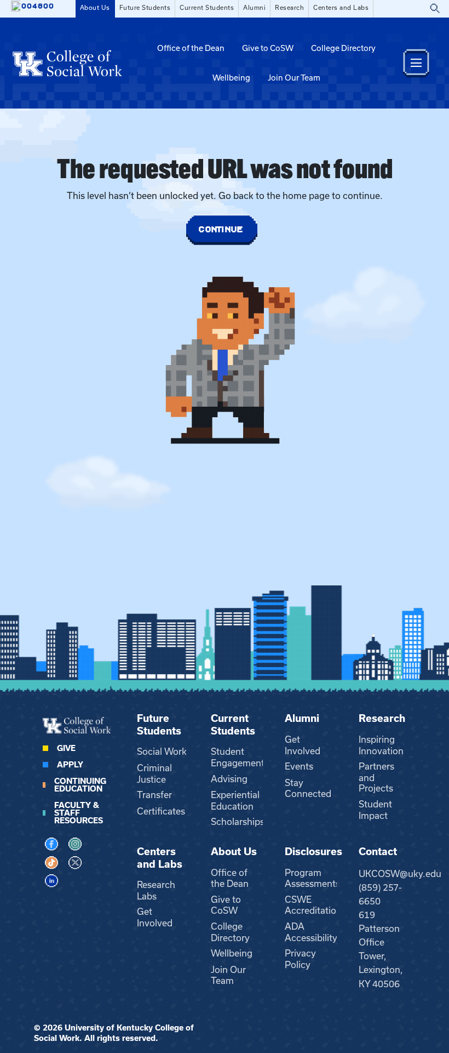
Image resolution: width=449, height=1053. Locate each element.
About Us (95, 7)
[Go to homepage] (67, 63)
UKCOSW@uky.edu (400, 874)
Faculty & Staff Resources (78, 812)
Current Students (207, 7)
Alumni (254, 7)
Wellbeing (231, 77)
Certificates (161, 811)
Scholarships (237, 822)
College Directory (343, 48)
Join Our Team (294, 77)
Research (289, 7)
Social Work (162, 751)
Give (66, 748)
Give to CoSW (267, 48)
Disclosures (313, 851)
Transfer (154, 795)
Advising (229, 779)
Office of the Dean (191, 48)
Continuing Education (80, 785)
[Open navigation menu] (416, 63)
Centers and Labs (341, 7)
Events (299, 766)
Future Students (145, 7)
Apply (70, 765)
